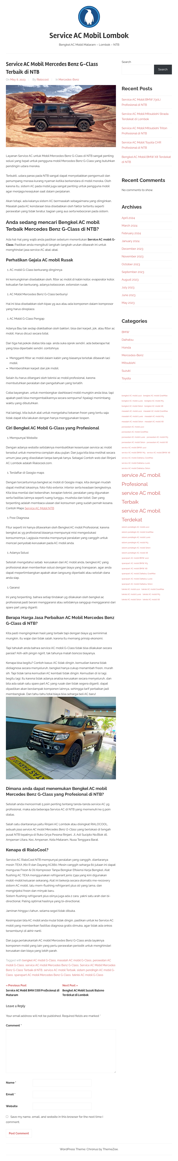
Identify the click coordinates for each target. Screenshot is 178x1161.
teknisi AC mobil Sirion (131, 599)
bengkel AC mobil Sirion (132, 406)
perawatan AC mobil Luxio (133, 437)
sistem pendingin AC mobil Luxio (136, 537)
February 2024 (131, 233)
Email (10, 1094)
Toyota (126, 378)
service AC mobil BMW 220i (134, 447)
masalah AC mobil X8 (154, 422)
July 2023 (128, 287)
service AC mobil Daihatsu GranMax (137, 458)
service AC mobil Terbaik (59, 970)
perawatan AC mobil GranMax (135, 432)
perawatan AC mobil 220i (133, 427)
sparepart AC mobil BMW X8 (134, 568)
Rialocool (43, 79)
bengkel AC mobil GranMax (155, 396)
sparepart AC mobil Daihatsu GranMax (139, 573)
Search (126, 62)
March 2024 (129, 225)
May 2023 (128, 302)
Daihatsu (128, 339)
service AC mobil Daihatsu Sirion (136, 468)
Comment (14, 1025)
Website (12, 1106)
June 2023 (128, 295)
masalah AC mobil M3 (154, 416)
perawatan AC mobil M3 (157, 437)
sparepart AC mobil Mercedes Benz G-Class (42, 975)
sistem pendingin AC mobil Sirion (136, 548)
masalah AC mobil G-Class (74, 960)
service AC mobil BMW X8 (158, 453)
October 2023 (131, 264)
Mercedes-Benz (69, 79)
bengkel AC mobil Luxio (132, 401)
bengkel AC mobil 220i (132, 396)
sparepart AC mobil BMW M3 (135, 563)
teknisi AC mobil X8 (151, 599)
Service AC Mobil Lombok (89, 35)
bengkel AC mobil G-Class (39, 960)
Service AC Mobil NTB (39, 508)
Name (11, 1082)
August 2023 (130, 279)
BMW (125, 332)
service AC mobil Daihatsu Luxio (136, 463)
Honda (126, 347)
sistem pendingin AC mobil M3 (135, 542)
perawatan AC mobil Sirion (133, 442)
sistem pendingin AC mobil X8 (135, 553)
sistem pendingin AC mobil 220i (135, 527)
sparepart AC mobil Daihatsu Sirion (137, 584)
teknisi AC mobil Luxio (131, 594)
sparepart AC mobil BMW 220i (135, 558)
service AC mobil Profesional (141, 479)
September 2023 (133, 272)
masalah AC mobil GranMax (155, 411)
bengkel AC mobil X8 (153, 406)
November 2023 (132, 256)
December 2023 (132, 248)
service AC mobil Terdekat (141, 515)
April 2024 (128, 218)
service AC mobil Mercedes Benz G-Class (52, 965)
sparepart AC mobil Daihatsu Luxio (137, 579)
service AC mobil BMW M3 (133, 453)
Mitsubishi (128, 363)
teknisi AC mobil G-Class (87, 975)
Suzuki (126, 370)
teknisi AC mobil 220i (131, 589)
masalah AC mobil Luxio (132, 416)
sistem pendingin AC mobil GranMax (137, 532)
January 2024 (130, 241)
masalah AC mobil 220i (132, 411)
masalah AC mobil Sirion (132, 422)
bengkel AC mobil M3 (154, 401)
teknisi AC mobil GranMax (152, 589)
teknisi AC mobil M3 (151, 594)
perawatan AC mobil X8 (157, 442)
